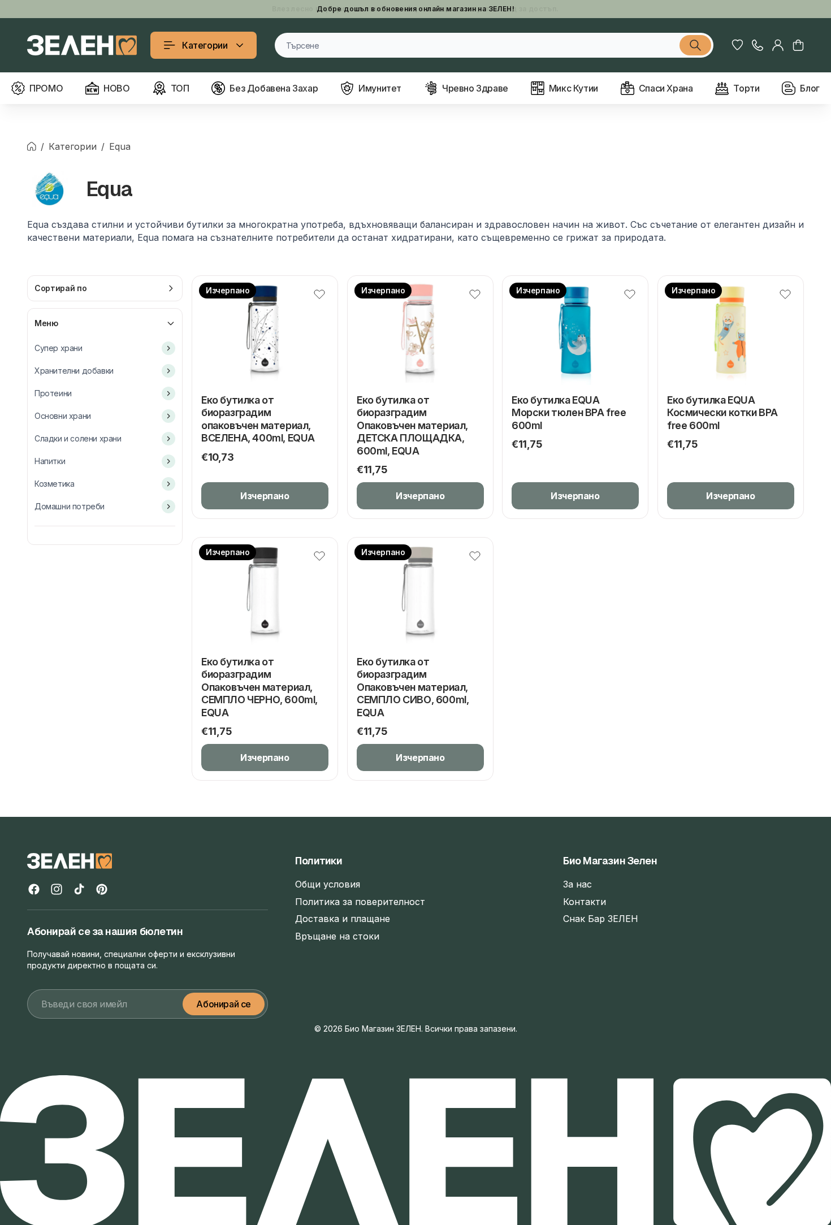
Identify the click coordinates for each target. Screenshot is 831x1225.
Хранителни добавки (74, 370)
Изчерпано (264, 495)
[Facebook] (34, 889)
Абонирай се (223, 1004)
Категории (204, 45)
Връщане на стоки (337, 936)
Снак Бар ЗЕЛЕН (600, 918)
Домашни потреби (69, 506)
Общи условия (327, 884)
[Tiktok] (79, 889)
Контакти (584, 901)
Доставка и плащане (342, 918)
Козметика (54, 483)
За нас (577, 884)
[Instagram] (56, 889)
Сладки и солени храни (78, 438)
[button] (798, 45)
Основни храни (62, 416)
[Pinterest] (102, 889)
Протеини (53, 393)
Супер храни (58, 348)
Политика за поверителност (360, 901)
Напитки (49, 461)
